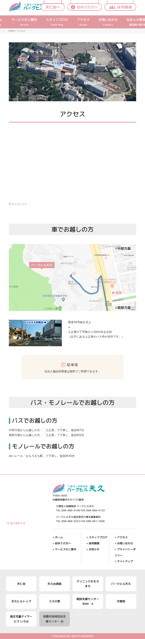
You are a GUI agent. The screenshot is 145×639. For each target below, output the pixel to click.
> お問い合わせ (124, 543)
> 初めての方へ (62, 543)
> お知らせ (92, 549)
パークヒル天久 (121, 584)
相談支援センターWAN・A (87, 601)
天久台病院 (54, 584)
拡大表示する (19, 203)
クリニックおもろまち (87, 583)
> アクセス (121, 537)
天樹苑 (121, 601)
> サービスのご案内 (64, 549)
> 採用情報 (92, 543)
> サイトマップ (124, 561)
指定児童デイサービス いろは (21, 618)
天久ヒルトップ (21, 601)
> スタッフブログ (96, 537)
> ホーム (58, 537)
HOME (11, 30)
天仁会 (21, 584)
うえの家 (54, 601)
